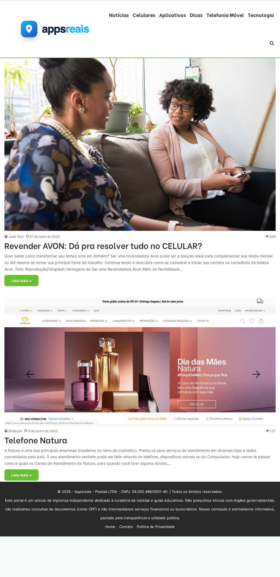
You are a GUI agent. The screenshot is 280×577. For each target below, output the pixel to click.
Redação (15, 431)
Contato (126, 526)
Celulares (144, 14)
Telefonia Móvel (225, 14)
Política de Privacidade (156, 526)
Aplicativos (172, 14)
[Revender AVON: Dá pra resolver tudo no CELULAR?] (140, 140)
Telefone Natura (35, 440)
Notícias (119, 14)
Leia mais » (21, 280)
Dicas (196, 14)
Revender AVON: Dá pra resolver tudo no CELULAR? (103, 245)
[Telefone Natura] (140, 361)
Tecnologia (261, 14)
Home (110, 526)
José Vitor (16, 236)
